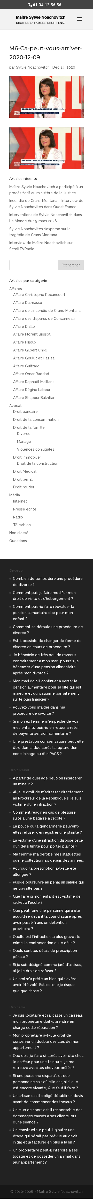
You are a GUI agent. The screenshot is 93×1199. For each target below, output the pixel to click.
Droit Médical (24, 471)
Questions (18, 541)
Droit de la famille (29, 427)
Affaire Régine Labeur (31, 390)
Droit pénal (23, 479)
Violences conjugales (35, 449)
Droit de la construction (37, 463)
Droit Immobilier (27, 457)
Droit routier (23, 487)
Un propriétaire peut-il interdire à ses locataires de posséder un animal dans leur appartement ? (46, 1156)
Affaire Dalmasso (27, 303)
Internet (20, 501)
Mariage (24, 442)
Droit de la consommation (36, 419)
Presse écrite (24, 509)
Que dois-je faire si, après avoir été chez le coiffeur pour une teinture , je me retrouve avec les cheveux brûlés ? (48, 1062)
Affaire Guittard (26, 366)
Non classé (18, 533)
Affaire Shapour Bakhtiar (34, 398)
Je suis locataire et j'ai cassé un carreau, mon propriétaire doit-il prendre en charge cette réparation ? (48, 1021)
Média (14, 495)
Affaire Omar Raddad (31, 374)
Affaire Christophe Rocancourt (39, 295)
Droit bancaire (25, 412)
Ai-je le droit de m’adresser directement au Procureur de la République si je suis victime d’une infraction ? (48, 798)
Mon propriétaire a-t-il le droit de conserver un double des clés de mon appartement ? (46, 1041)
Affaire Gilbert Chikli (30, 350)
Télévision (22, 525)
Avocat (15, 406)
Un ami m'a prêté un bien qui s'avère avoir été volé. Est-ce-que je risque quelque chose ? (44, 985)
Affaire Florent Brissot (32, 334)
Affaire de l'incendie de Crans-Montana (47, 311)
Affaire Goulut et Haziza (34, 358)
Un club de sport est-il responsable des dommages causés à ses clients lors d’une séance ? (47, 1116)
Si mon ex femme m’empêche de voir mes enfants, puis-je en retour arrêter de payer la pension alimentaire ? (46, 727)
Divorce (23, 434)
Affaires (15, 289)
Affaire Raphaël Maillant (33, 382)
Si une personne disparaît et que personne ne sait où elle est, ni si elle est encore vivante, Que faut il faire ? (45, 1082)
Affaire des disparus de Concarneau (44, 319)
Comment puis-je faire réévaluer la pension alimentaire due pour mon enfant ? (43, 613)
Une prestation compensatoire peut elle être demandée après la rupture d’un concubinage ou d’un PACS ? (48, 747)
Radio (18, 517)
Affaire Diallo (24, 326)
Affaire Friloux (24, 342)
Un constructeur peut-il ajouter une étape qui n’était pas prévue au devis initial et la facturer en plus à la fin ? (45, 1136)
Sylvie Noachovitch (33, 67)
